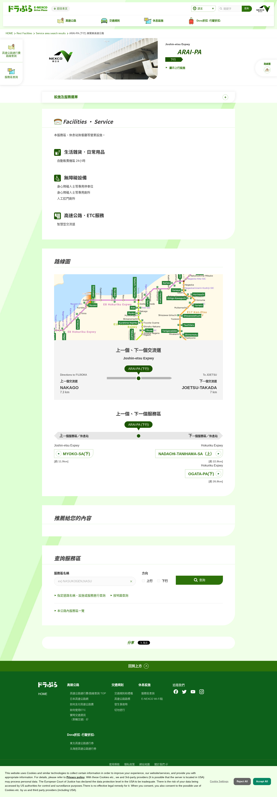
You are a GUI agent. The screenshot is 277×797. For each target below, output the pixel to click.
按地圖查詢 (120, 595)
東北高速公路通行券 (82, 743)
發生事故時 (121, 704)
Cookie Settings (219, 781)
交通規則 (118, 685)
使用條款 (114, 764)
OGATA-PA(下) (201, 474)
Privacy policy (76, 777)
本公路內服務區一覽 (70, 610)
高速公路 (73, 685)
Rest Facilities (24, 33)
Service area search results (51, 33)
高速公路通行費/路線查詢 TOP (88, 693)
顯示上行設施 (177, 67)
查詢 (201, 580)
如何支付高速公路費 (82, 704)
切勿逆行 (119, 709)
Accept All (262, 781)
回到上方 (135, 666)
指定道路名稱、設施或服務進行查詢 (81, 595)
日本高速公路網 (79, 698)
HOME (9, 33)
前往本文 (61, 8)
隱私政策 (129, 764)
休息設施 (144, 685)
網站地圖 (144, 764)
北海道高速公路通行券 (83, 748)
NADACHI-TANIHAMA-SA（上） (186, 454)
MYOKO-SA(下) (76, 454)
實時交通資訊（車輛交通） (78, 717)
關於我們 (159, 764)
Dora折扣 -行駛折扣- (81, 734)
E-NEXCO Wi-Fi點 (152, 698)
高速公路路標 (122, 698)
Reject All (242, 781)
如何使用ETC (78, 709)
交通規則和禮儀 (123, 693)
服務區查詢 (148, 693)
